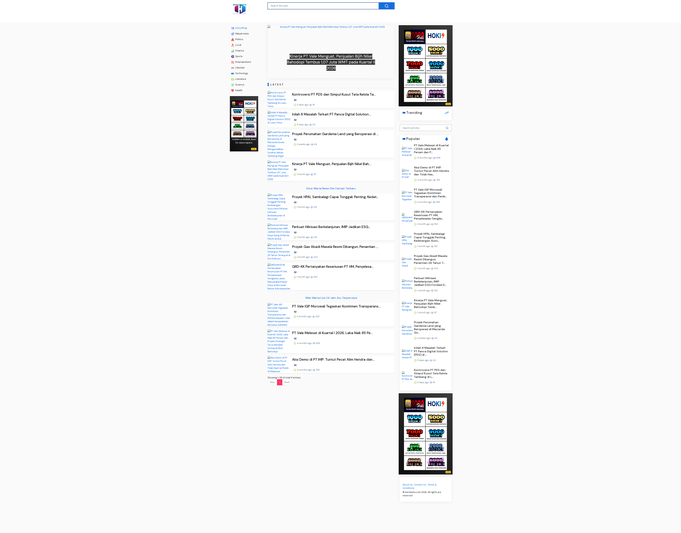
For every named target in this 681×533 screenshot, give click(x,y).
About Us (408, 484)
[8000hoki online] (237, 103)
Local (238, 44)
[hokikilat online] (250, 103)
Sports (239, 56)
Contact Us (420, 484)
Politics (239, 39)
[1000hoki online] (237, 111)
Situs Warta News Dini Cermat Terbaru (331, 188)
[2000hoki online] (250, 125)
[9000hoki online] (250, 118)
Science (239, 84)
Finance (239, 50)
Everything (241, 27)
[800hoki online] (237, 125)
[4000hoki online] (237, 133)
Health (238, 90)
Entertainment (243, 61)
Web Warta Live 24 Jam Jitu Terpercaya (331, 298)
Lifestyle (240, 67)
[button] (277, 51)
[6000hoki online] (250, 133)
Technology (241, 73)
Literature (240, 78)
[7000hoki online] (237, 118)
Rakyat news (242, 33)
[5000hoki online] (250, 111)
